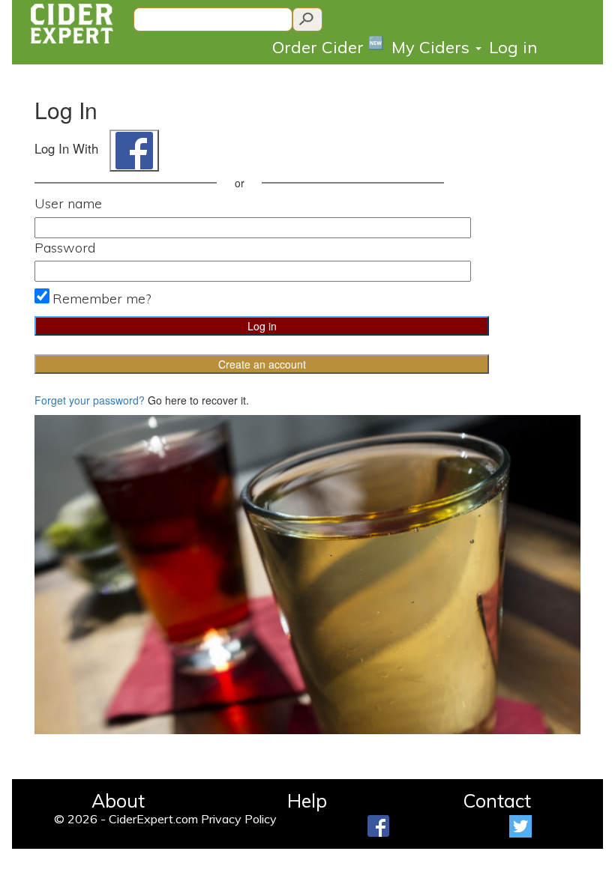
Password (64, 247)
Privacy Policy (239, 818)
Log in (513, 47)
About (118, 800)
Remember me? (101, 298)
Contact (497, 800)
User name (68, 203)
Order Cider (328, 46)
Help (307, 800)
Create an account (262, 364)
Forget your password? (89, 400)
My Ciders (433, 47)
